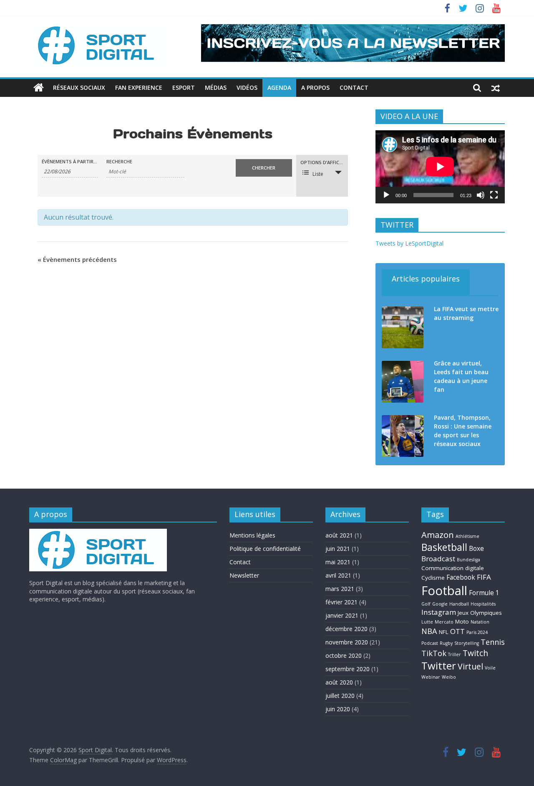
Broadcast (438, 558)
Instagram (438, 612)
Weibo (449, 677)
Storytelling (466, 643)
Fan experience (138, 87)
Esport (183, 87)
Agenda (279, 87)
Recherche (119, 161)
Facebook (460, 577)
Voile (490, 668)
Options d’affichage (324, 162)
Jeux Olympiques (480, 612)
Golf (426, 604)
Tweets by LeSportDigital (409, 243)
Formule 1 (484, 592)
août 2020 (339, 682)
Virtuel (470, 666)
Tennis (493, 641)
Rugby (446, 643)
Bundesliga (468, 560)
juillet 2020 (340, 696)
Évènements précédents (77, 259)
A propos (315, 87)
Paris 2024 (477, 632)
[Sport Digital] (38, 87)
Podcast (429, 643)
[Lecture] (386, 195)
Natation (480, 622)
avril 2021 (338, 575)
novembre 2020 (346, 642)
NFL (443, 632)
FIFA (484, 577)
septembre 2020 (347, 669)
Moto (462, 621)
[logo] (98, 533)
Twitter (438, 665)
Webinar (430, 677)
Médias (216, 87)
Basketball (444, 547)
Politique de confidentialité (265, 549)
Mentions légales (252, 535)
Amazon (437, 534)
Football (444, 590)
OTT (457, 631)
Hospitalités (483, 604)
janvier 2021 (341, 615)
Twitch (475, 653)
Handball (459, 604)
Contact (354, 87)
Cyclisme (433, 577)
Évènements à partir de (70, 161)
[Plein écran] (494, 195)
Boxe (476, 548)
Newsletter (244, 575)
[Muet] (480, 195)
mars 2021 (339, 589)
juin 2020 (337, 709)
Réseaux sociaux (79, 87)
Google (440, 604)
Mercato (444, 622)
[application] (440, 166)
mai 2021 (337, 562)
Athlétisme (467, 536)
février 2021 (341, 602)
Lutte (427, 622)
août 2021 (339, 535)
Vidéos (247, 87)
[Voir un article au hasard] (495, 87)
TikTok (433, 653)
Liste (317, 173)
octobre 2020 (343, 655)
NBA (429, 631)
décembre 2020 (346, 629)
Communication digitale (452, 568)
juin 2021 (337, 549)
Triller (454, 654)
